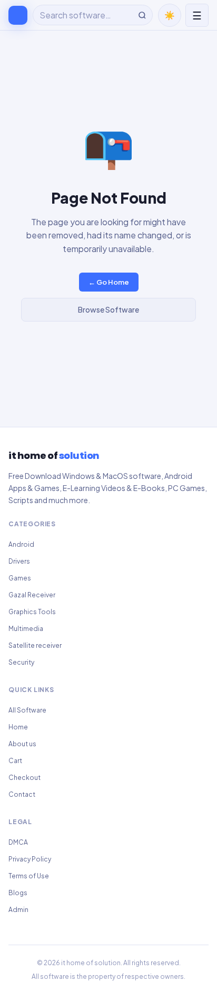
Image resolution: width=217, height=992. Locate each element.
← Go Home (108, 282)
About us (22, 744)
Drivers (19, 561)
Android (21, 544)
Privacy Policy (29, 859)
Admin (18, 910)
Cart (15, 761)
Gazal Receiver (31, 595)
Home (18, 727)
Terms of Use (28, 876)
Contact (21, 794)
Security (21, 662)
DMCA (18, 842)
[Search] (142, 15)
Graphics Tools (32, 612)
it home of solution (91, 963)
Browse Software (108, 309)
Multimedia (25, 629)
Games (19, 578)
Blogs (17, 893)
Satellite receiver (35, 645)
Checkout (24, 777)
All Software (27, 710)
